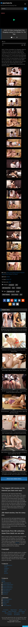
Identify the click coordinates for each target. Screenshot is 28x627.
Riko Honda (17, 613)
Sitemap (5, 603)
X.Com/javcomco (8, 565)
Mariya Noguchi (16, 272)
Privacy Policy (6, 600)
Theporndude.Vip (7, 583)
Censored (11, 285)
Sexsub (3, 581)
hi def (17, 291)
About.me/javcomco (7, 589)
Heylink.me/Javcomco (7, 587)
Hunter (8, 276)
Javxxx (3, 579)
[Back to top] (25, 617)
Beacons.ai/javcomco (7, 586)
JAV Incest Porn (6, 288)
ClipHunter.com (10, 291)
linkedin (6, 569)
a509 (9, 282)
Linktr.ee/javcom (6, 590)
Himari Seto (9, 272)
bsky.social (5, 594)
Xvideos (18, 288)
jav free (17, 542)
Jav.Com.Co (7, 3)
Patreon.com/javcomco (7, 584)
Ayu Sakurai (17, 614)
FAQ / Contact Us (7, 605)
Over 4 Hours (15, 294)
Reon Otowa (9, 274)
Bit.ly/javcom (5, 592)
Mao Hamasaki (8, 613)
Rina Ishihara (22, 611)
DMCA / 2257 (6, 602)
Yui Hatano (15, 274)
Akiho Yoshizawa (12, 611)
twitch (5, 571)
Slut (21, 294)
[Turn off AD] (25, 626)
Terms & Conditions (7, 599)
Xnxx (13, 288)
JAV (17, 285)
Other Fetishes (6, 294)
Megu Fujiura (14, 609)
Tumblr (5, 566)
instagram (6, 568)
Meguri (20, 609)
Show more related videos (14, 478)
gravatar (6, 573)
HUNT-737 (8, 279)
